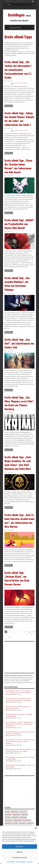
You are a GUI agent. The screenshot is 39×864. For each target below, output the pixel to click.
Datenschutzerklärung (21, 861)
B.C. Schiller (8, 814)
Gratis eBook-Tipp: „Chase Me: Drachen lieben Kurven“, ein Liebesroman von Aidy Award (18, 166)
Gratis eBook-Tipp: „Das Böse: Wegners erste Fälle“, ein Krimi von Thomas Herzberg (19, 403)
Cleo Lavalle (23, 817)
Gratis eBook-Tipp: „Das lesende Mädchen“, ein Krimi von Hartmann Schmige (17, 283)
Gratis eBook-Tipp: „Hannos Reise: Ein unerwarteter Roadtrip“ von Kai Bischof (20, 732)
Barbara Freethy (16, 814)
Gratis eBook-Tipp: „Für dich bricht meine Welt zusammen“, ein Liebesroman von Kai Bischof (18, 699)
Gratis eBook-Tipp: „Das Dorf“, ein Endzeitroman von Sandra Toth (19, 343)
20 (28, 634)
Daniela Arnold (17, 820)
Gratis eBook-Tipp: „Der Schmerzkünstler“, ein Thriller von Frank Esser (18, 707)
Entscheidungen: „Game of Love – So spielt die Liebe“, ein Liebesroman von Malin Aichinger (18, 691)
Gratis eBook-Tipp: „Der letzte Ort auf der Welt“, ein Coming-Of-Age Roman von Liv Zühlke (20, 750)
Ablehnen (19, 852)
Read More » (8, 106)
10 (24, 632)
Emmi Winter (8, 823)
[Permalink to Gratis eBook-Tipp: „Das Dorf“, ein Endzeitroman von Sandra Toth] (19, 368)
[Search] (33, 1)
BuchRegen (16, 14)
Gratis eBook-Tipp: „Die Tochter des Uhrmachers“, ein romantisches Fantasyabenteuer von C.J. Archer (18, 69)
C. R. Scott (7, 817)
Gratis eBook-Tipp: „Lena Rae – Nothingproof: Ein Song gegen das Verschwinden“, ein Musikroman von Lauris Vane (19, 724)
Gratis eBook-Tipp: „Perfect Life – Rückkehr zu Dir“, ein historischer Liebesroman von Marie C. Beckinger (20, 741)
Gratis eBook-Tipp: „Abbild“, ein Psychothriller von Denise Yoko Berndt (19, 224)
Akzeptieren (19, 846)
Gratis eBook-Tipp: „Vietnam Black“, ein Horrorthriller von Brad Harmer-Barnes (16, 578)
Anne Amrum (23, 811)
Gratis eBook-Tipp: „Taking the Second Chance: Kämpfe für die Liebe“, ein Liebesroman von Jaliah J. (19, 119)
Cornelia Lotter (8, 820)
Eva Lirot (15, 823)
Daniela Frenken (27, 820)
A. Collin (7, 811)
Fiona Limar (22, 823)
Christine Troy (15, 817)
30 (31, 634)
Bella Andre (25, 814)
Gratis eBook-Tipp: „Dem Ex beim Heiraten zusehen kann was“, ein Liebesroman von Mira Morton (19, 520)
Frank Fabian (30, 823)
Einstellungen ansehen (19, 857)
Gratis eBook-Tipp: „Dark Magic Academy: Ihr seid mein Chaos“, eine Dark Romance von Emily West (17, 463)
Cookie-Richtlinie (11, 861)
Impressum (29, 861)
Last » (10, 637)
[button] (36, 828)
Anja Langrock (14, 811)
